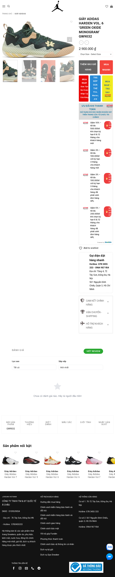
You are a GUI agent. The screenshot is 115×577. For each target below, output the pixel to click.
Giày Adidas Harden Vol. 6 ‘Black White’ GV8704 (73, 478)
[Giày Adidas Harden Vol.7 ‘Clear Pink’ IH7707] (94, 460)
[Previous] (7, 39)
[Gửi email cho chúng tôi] (27, 568)
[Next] (69, 39)
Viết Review (93, 351)
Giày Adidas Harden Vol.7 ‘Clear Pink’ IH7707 (94, 478)
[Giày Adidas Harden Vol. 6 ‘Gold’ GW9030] (52, 460)
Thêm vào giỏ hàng (88, 67)
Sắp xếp (62, 361)
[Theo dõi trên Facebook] (14, 568)
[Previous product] (87, 42)
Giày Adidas (20, 14)
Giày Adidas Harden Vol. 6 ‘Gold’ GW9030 (52, 478)
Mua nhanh (106, 67)
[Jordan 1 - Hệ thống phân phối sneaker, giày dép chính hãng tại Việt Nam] (57, 6)
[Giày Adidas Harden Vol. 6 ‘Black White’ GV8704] (73, 460)
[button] (3, 6)
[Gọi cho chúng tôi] (33, 568)
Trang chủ (7, 14)
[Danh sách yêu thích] (106, 6)
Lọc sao (15, 361)
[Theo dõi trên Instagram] (21, 568)
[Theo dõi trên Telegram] (40, 568)
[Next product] (81, 42)
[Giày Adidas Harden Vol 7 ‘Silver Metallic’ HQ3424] (10, 460)
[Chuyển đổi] (108, 301)
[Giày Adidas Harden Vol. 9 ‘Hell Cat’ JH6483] (31, 460)
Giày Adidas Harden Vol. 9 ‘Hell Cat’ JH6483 (31, 478)
